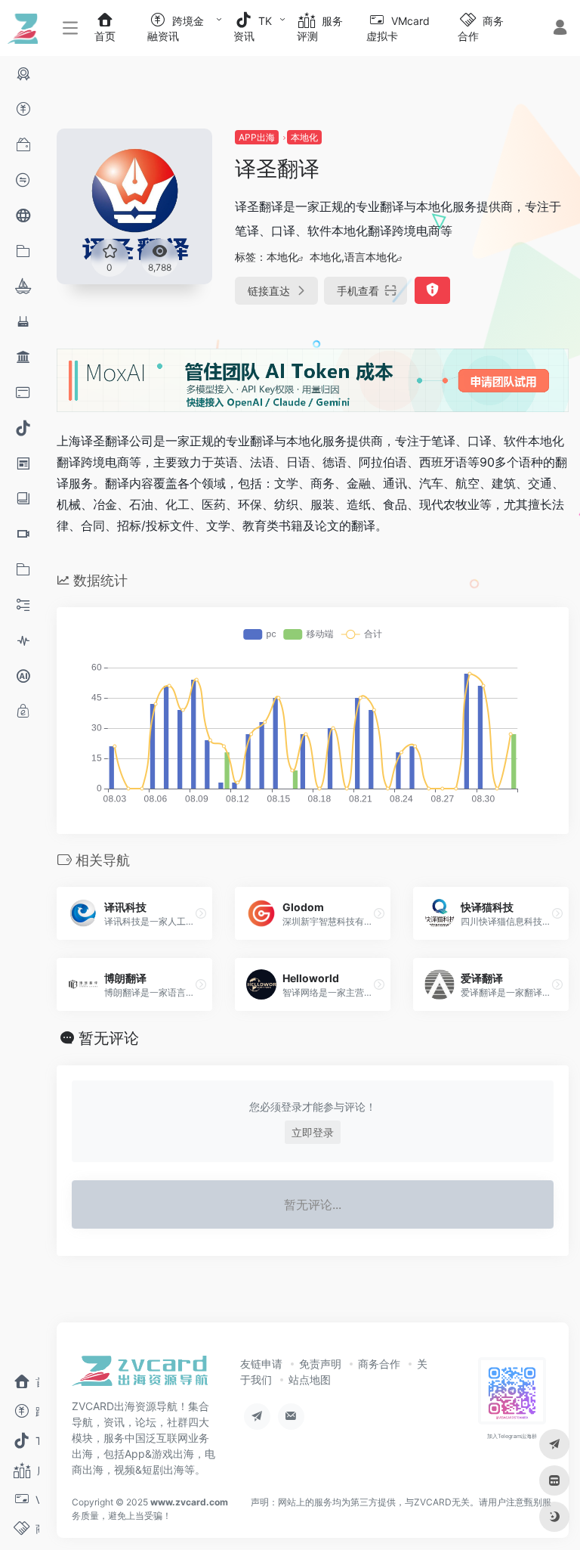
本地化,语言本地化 (353, 256)
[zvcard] (140, 1375)
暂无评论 (109, 1038)
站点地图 (309, 1379)
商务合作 (379, 1363)
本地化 (304, 137)
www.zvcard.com (189, 1502)
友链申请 (261, 1363)
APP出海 (257, 137)
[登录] (560, 29)
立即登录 (313, 1132)
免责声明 (320, 1363)
